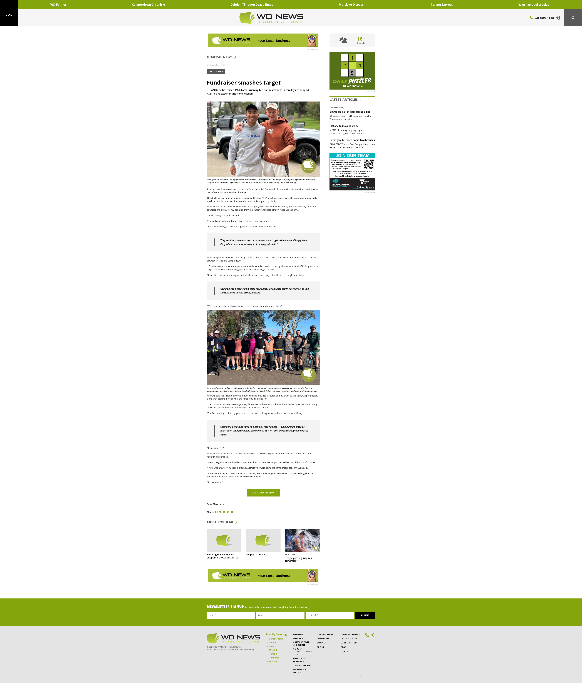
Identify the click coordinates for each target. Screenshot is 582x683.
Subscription (349, 642)
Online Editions (350, 634)
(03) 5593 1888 (543, 18)
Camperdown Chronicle (148, 4)
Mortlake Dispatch (352, 4)
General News (219, 57)
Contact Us (348, 651)
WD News (298, 634)
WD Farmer (58, 4)
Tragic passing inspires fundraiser (298, 559)
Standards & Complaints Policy (241, 649)
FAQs (343, 647)
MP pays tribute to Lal (259, 554)
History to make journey (343, 126)
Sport (320, 647)
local (222, 504)
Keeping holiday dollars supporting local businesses (223, 556)
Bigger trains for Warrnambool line (349, 111)
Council (322, 642)
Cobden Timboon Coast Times (252, 4)
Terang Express (442, 4)
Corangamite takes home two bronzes (352, 140)
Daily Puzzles (349, 638)
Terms (209, 649)
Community (324, 638)
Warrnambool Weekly (302, 671)
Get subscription (263, 492)
